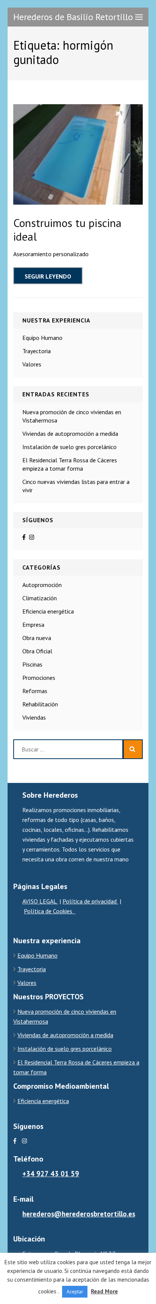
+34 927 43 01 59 (50, 1173)
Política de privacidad (90, 901)
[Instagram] (31, 537)
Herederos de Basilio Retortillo (73, 17)
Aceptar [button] (75, 1291)
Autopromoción (42, 585)
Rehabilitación (40, 704)
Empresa (33, 624)
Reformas (34, 691)
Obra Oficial (37, 651)
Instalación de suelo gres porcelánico (69, 447)
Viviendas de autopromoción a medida (70, 433)
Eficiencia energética (48, 611)
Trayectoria (36, 351)
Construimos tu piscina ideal (67, 229)
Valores (31, 364)
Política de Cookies (49, 911)
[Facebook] (23, 537)
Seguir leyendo (48, 276)
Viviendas (34, 717)
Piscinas (32, 664)
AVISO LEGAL (40, 901)
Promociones (38, 677)
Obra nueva (36, 638)
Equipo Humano (42, 337)
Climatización (39, 598)
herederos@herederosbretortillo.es (78, 1213)
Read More (104, 1291)
